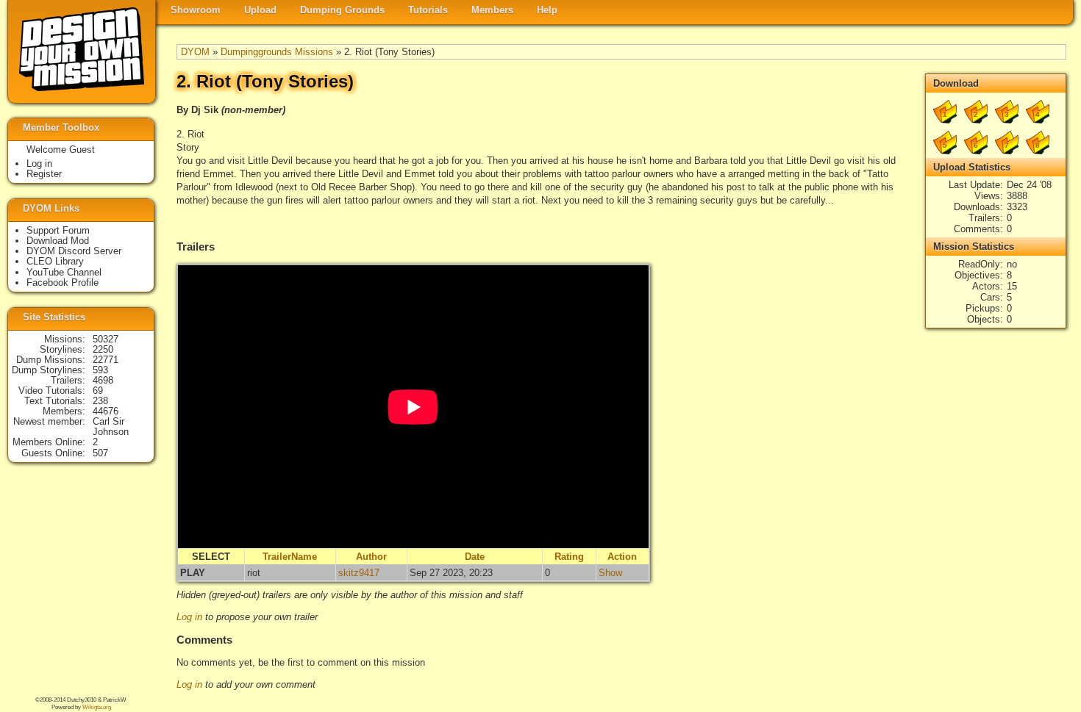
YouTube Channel (63, 272)
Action (622, 556)
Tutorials (428, 9)
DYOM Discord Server (73, 250)
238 (100, 400)
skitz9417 (358, 572)
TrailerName (290, 556)
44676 (105, 411)
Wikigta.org (96, 707)
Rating (569, 556)
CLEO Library (55, 261)
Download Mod (57, 240)
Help (547, 9)
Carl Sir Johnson (111, 426)
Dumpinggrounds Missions (277, 51)
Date (475, 556)
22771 (105, 359)
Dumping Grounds (342, 9)
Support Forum (58, 230)
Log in (189, 616)
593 (100, 369)
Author (371, 556)
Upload (260, 9)
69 (98, 390)
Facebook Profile (62, 282)
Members (492, 9)
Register (44, 173)
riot (253, 572)
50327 (105, 339)
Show (610, 572)
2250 (103, 349)
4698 (103, 380)
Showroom (196, 9)
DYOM (195, 51)
